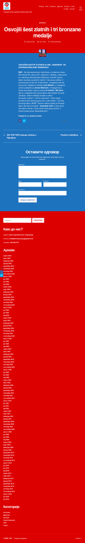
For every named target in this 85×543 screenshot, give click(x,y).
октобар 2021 (8, 395)
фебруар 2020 (8, 447)
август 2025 (7, 276)
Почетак (41, 6)
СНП (46, 6)
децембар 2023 (8, 328)
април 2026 (7, 256)
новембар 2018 (8, 486)
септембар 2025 (9, 274)
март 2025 (6, 289)
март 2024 (6, 320)
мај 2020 (6, 439)
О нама (66, 9)
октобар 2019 (8, 458)
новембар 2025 (8, 269)
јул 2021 (6, 403)
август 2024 (7, 307)
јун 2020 (6, 437)
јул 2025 (6, 279)
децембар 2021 (8, 390)
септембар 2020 (9, 429)
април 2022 (7, 380)
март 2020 (6, 445)
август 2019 (7, 463)
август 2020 (7, 432)
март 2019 (6, 476)
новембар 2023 (8, 331)
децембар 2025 (8, 266)
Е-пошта (46, 181)
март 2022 (6, 382)
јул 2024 (6, 310)
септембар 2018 (9, 491)
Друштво (60, 6)
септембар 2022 (9, 367)
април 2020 (7, 442)
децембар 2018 (8, 484)
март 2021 (6, 414)
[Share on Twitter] (24, 120)
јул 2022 (6, 372)
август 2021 (7, 401)
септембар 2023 (9, 336)
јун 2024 (6, 313)
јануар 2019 (7, 481)
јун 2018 (6, 499)
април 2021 (7, 411)
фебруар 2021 (8, 416)
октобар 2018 (8, 489)
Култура (66, 6)
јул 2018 (6, 496)
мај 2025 (6, 284)
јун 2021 (6, 406)
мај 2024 (6, 315)
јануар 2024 (7, 326)
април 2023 (7, 349)
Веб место (21, 189)
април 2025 (7, 287)
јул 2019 (6, 465)
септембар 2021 (9, 398)
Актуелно (53, 6)
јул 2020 (6, 434)
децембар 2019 (8, 452)
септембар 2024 (9, 305)
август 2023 (7, 338)
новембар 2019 (8, 455)
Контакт (72, 9)
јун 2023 (6, 344)
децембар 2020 (8, 421)
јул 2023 (6, 341)
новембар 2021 (8, 393)
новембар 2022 (8, 362)
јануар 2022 (7, 388)
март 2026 (6, 258)
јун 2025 (6, 281)
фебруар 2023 (8, 354)
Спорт (73, 6)
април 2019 (7, 473)
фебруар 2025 (8, 292)
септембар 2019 (9, 460)
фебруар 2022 (8, 385)
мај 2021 (6, 408)
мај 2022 (6, 377)
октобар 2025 (8, 271)
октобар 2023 (8, 333)
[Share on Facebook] (20, 120)
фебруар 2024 (8, 323)
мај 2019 (6, 471)
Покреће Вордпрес (20, 538)
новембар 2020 (8, 424)
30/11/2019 (43, 42)
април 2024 (7, 318)
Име (20, 181)
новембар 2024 (8, 300)
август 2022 (7, 370)
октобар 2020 (8, 427)
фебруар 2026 (8, 261)
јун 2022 (6, 375)
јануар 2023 (7, 357)
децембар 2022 (8, 359)
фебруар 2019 (8, 478)
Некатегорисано (9, 520)
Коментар (21, 164)
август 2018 (7, 494)
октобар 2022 (8, 364)
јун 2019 (6, 468)
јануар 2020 (7, 450)
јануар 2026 (7, 263)
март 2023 (6, 351)
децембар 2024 (8, 297)
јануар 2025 (7, 294)
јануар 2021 (7, 419)
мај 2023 (6, 346)
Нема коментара (56, 42)
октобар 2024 (8, 302)
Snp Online (31, 42)
